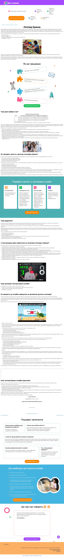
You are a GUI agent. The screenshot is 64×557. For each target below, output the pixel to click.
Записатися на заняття (32, 105)
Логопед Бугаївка (59, 415)
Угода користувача (56, 550)
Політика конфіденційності (55, 549)
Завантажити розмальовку (32, 413)
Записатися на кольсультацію (22, 500)
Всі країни (6, 544)
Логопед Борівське (4, 415)
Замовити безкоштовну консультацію (16, 18)
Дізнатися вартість (32, 212)
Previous (13, 523)
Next (50, 523)
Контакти (58, 551)
